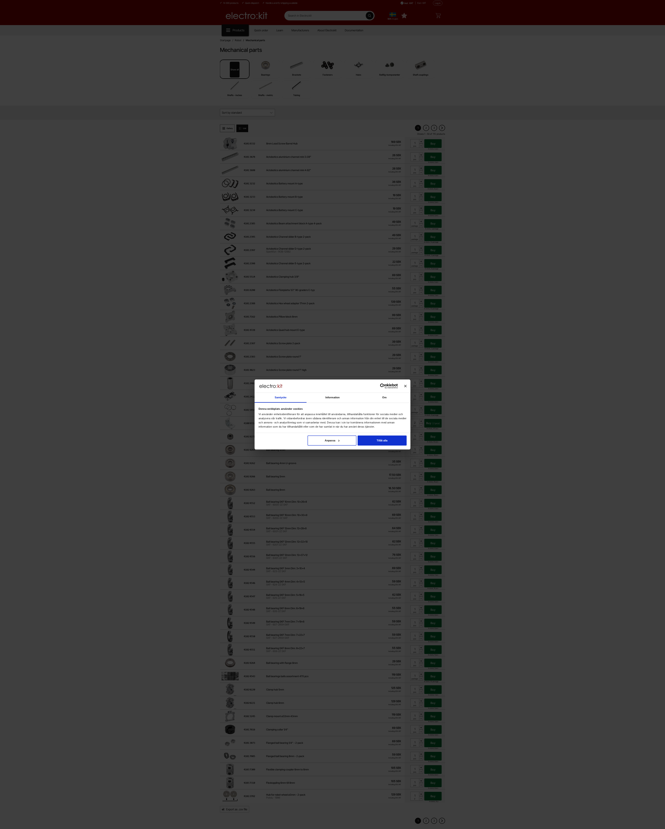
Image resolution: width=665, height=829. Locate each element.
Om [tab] (384, 397)
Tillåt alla (382, 440)
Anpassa (330, 440)
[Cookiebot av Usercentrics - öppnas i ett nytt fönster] (382, 386)
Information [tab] (332, 397)
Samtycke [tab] (281, 397)
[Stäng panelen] (405, 386)
